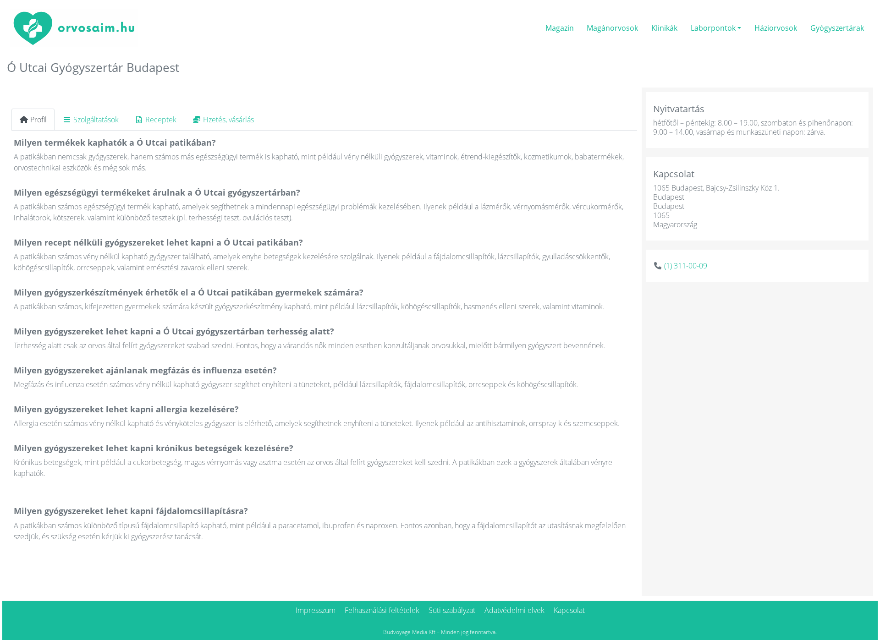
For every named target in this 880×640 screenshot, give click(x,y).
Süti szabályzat (452, 610)
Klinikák (664, 28)
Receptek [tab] (160, 120)
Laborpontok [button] (713, 28)
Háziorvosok (775, 28)
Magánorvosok (612, 28)
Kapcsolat (569, 610)
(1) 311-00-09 (685, 266)
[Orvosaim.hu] (74, 27)
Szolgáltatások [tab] (96, 120)
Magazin (559, 28)
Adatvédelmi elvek (514, 610)
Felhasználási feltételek (382, 610)
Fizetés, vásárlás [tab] (228, 120)
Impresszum (316, 610)
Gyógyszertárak (837, 28)
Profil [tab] (38, 120)
